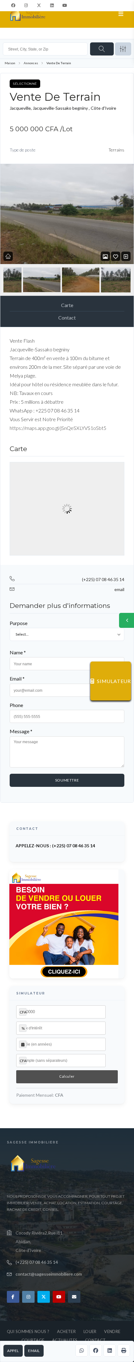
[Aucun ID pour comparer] (126, 256)
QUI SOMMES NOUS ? (28, 1331)
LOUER (90, 1331)
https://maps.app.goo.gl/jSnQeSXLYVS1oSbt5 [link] (58, 428)
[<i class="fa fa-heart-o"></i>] (115, 256)
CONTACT (95, 1340)
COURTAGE (33, 1340)
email (34, 1350)
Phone (16, 705)
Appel (13, 1350)
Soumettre (67, 780)
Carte (67, 305)
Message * (21, 731)
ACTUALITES (64, 1340)
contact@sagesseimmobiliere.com (49, 1274)
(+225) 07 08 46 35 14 (103, 579)
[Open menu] (121, 14)
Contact (67, 317)
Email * (17, 678)
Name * (18, 652)
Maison (10, 63)
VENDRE (112, 1331)
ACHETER (66, 1331)
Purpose (18, 623)
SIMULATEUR (114, 681)
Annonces (31, 63)
